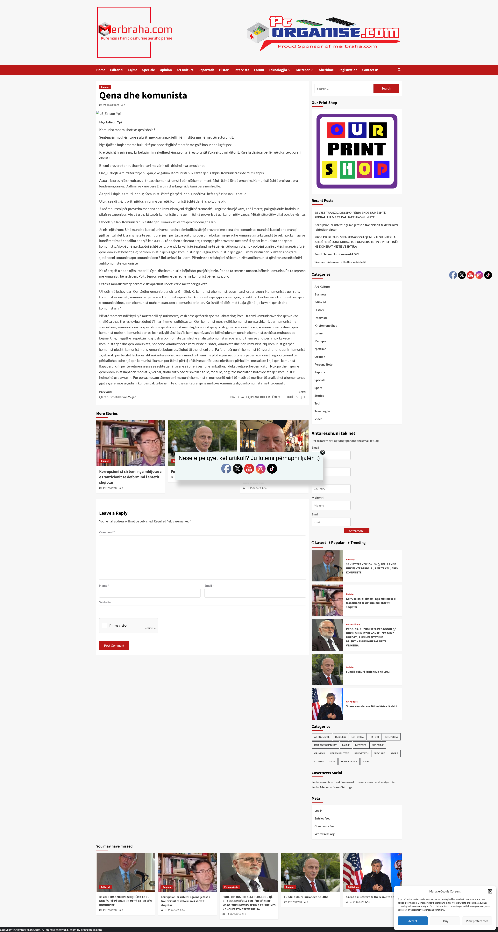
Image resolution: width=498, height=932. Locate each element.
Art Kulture (185, 70)
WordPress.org (325, 834)
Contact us (370, 70)
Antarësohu (357, 531)
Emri (315, 514)
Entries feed (323, 818)
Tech (318, 403)
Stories (319, 395)
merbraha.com (30, 929)
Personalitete (323, 364)
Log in (319, 810)
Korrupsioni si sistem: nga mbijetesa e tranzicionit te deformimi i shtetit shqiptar (356, 227)
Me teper (303, 70)
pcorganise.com (91, 929)
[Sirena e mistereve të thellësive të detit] (327, 703)
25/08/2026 (255, 488)
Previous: (117, 394)
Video (319, 419)
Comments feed (325, 826)
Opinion (166, 70)
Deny (445, 921)
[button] (490, 891)
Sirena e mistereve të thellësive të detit (340, 262)
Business (320, 294)
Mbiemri (318, 497)
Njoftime (320, 349)
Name (104, 585)
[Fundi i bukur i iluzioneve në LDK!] (202, 443)
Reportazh (206, 70)
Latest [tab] (320, 542)
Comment (107, 532)
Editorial (116, 70)
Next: (268, 394)
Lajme (132, 70)
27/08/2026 (111, 488)
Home (100, 70)
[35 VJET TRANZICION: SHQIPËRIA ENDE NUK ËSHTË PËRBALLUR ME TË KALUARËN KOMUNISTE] (327, 565)
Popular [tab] (337, 542)
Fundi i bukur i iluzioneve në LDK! (337, 254)
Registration (347, 70)
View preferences (477, 921)
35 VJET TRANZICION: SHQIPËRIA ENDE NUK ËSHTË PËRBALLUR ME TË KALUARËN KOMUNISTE (350, 215)
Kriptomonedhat (326, 325)
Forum (259, 70)
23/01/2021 (113, 105)
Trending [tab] (358, 542)
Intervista (241, 70)
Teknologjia (278, 70)
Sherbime (326, 70)
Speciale (148, 70)
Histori (224, 70)
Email (209, 585)
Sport (318, 388)
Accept (412, 921)
